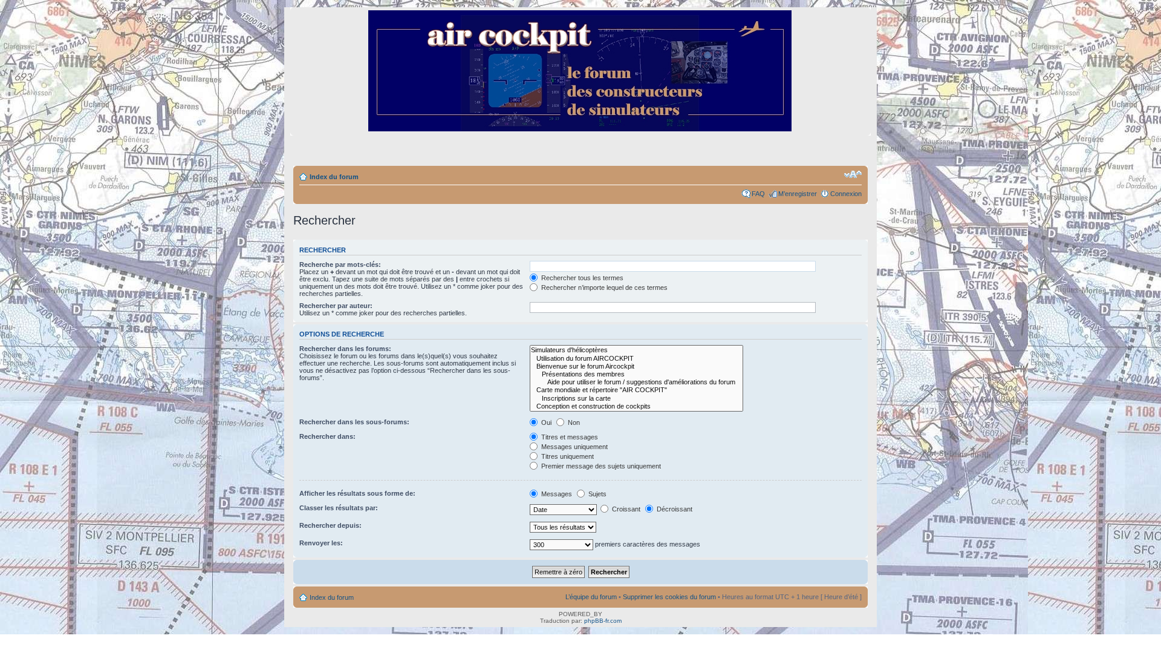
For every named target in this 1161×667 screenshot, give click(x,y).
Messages (555, 494)
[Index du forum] (580, 126)
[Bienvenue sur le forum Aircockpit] (636, 366)
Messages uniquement (573, 446)
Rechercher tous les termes (581, 277)
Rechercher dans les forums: (345, 348)
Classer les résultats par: (338, 507)
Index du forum (334, 176)
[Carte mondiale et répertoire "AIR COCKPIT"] (636, 390)
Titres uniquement (566, 456)
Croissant (625, 509)
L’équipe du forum (591, 596)
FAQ (758, 193)
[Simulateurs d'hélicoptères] (636, 350)
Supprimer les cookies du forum (669, 596)
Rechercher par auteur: (335, 305)
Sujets (597, 494)
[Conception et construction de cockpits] (636, 406)
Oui (545, 422)
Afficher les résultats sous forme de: (357, 493)
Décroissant (673, 509)
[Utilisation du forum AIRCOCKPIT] (636, 359)
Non (573, 422)
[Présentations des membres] (636, 374)
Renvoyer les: (321, 543)
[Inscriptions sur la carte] (636, 398)
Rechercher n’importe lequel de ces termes (603, 287)
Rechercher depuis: (330, 525)
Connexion (846, 193)
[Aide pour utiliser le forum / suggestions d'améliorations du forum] (636, 382)
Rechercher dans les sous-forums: (354, 422)
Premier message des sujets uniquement (600, 466)
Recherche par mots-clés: (340, 264)
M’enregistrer (797, 193)
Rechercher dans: (327, 436)
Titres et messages (568, 437)
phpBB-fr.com (603, 620)
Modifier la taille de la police (853, 174)
